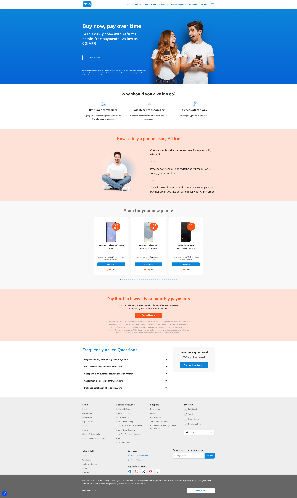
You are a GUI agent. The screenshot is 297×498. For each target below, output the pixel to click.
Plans (129, 4)
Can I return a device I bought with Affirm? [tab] (104, 381)
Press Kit (86, 472)
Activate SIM (150, 4)
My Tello (204, 4)
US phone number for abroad (93, 438)
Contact (153, 413)
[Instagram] (137, 471)
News (84, 468)
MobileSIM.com (137, 460)
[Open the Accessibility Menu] (4, 493)
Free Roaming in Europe (130, 434)
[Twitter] (144, 471)
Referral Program (123, 442)
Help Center (155, 409)
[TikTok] (157, 471)
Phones (138, 4)
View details (111, 264)
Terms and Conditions (159, 421)
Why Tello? (86, 460)
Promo (85, 430)
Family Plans (87, 417)
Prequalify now (148, 315)
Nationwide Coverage (124, 409)
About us (85, 455)
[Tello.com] (87, 4)
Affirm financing (122, 417)
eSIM (118, 438)
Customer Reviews (89, 464)
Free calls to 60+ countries (131, 426)
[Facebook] (130, 471)
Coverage (163, 4)
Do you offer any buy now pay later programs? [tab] (106, 359)
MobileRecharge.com (139, 455)
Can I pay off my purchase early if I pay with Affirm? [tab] (108, 374)
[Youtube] (150, 471)
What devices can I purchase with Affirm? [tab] (103, 366)
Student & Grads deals (91, 434)
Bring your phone (178, 4)
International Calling (124, 421)
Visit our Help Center (193, 365)
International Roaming (125, 430)
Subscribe (209, 456)
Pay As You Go (87, 421)
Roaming (193, 4)
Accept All (200, 490)
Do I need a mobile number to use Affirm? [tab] (103, 388)
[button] (199, 432)
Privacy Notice (139, 484)
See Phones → (96, 57)
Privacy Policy (155, 417)
